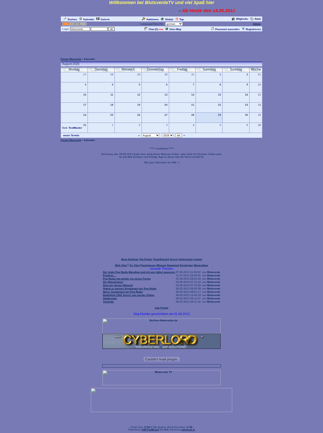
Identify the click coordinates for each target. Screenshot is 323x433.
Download (173, 265)
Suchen (72, 19)
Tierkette (108, 301)
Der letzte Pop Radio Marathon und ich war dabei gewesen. (139, 272)
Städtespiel (110, 298)
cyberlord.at (188, 429)
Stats (258, 18)
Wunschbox (201, 265)
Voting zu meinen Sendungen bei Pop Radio (129, 288)
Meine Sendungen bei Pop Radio (123, 291)
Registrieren (253, 29)
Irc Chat (135, 265)
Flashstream (148, 265)
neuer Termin (71, 135)
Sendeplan (186, 265)
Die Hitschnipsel (113, 282)
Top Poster (145, 259)
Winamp (161, 265)
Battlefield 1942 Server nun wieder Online (128, 295)
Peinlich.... (109, 275)
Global (169, 19)
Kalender (88, 19)
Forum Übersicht (71, 59)
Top (181, 19)
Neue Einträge (130, 259)
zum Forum (161, 307)
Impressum (186, 259)
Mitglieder (242, 18)
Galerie (105, 19)
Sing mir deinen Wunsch (118, 285)
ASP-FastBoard (150, 429)
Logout (198, 259)
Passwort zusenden (227, 29)
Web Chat (121, 265)
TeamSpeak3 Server (165, 259)
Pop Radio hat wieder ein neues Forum (127, 278)
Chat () (153, 29)
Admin (257, 23)
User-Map (175, 29)
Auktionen (152, 19)
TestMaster (75, 127)
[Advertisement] (161, 43)
